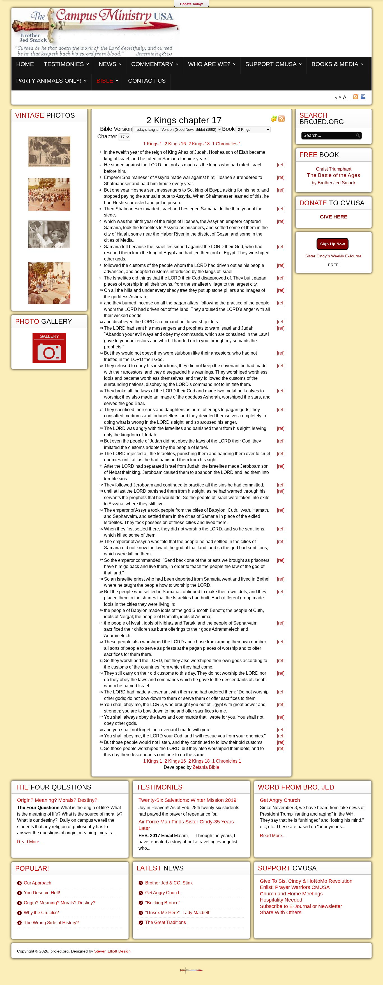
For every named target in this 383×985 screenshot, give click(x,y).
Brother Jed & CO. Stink (169, 883)
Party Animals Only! (49, 80)
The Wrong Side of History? (51, 922)
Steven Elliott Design (112, 951)
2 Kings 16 (175, 143)
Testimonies (64, 64)
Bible (104, 80)
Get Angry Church (163, 892)
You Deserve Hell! (42, 892)
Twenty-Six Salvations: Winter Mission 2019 (187, 800)
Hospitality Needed (281, 900)
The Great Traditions (165, 922)
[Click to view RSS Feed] (281, 120)
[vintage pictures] (49, 220)
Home (25, 64)
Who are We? (209, 64)
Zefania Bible (206, 767)
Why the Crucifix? (41, 912)
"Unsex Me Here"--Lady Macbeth (178, 912)
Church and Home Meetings (291, 893)
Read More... (30, 841)
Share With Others (280, 912)
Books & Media (335, 64)
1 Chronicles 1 (226, 143)
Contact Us (147, 80)
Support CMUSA (271, 64)
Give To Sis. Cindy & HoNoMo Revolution (306, 881)
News (107, 64)
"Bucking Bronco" (162, 902)
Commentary (152, 64)
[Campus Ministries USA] (191, 970)
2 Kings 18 (199, 143)
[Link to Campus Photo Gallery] (49, 348)
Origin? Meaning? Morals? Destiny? (57, 800)
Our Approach (37, 883)
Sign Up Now (332, 244)
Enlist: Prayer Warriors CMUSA (295, 887)
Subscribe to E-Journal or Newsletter (301, 906)
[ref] (280, 164)
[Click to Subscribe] (274, 120)
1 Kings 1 (152, 143)
